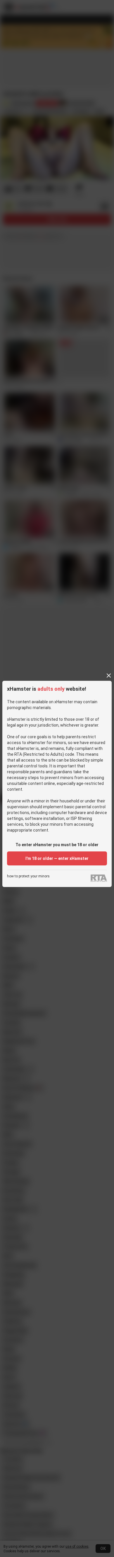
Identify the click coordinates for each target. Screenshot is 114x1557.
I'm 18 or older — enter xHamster (57, 858)
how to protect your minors (28, 876)
